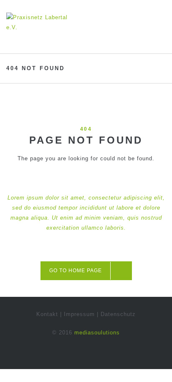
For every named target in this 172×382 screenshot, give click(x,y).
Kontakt (47, 314)
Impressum (79, 314)
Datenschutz (118, 314)
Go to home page (75, 270)
